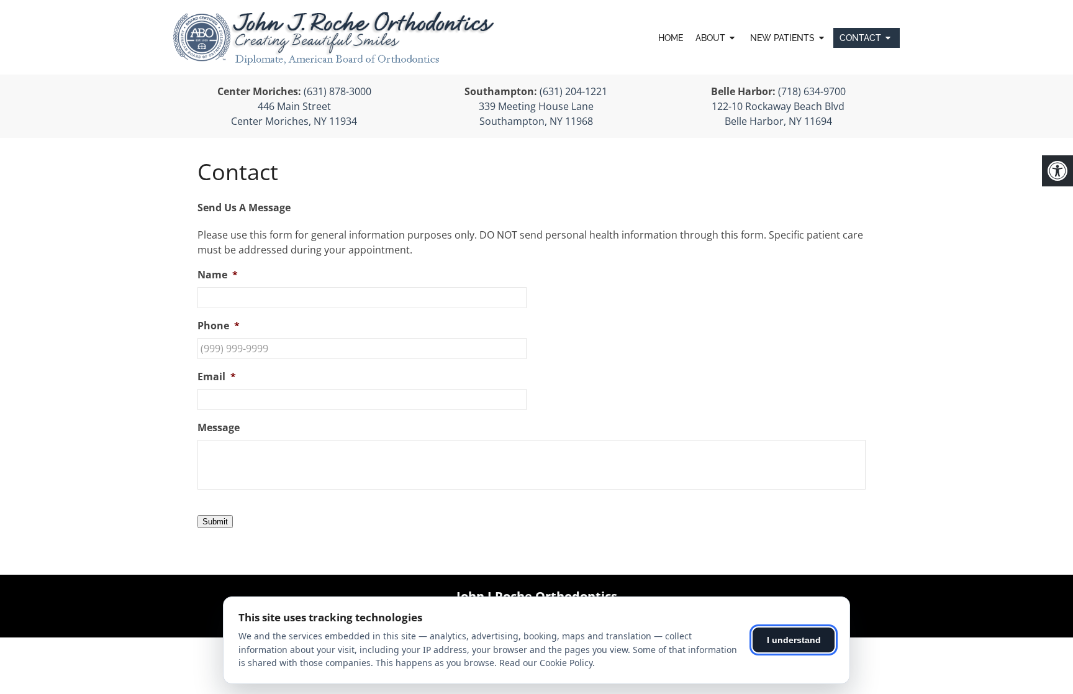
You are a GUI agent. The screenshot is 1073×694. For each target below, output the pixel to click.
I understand (794, 640)
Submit (215, 521)
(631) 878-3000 (337, 91)
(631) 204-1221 (573, 91)
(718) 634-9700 (812, 91)
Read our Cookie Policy (545, 663)
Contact (860, 38)
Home (670, 38)
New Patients (782, 38)
